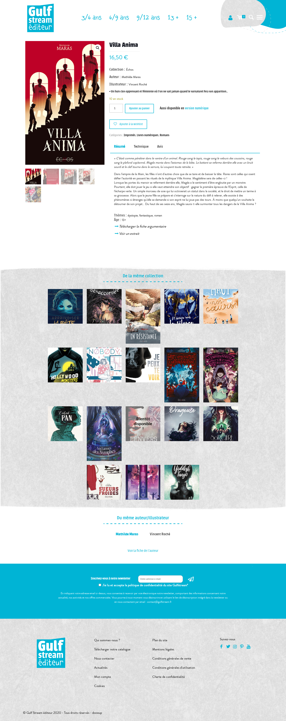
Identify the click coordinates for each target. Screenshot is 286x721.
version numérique (197, 107)
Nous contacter (104, 658)
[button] (97, 47)
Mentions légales (163, 649)
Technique (141, 146)
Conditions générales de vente (171, 658)
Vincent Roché (138, 84)
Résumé (119, 146)
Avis (160, 146)
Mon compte (102, 676)
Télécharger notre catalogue (112, 649)
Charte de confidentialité (168, 676)
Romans (164, 135)
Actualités (100, 667)
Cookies (99, 685)
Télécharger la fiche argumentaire (143, 226)
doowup (97, 712)
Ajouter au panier (139, 108)
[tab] (119, 146)
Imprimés (129, 135)
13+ (124, 220)
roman (158, 215)
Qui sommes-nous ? (107, 640)
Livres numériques (147, 135)
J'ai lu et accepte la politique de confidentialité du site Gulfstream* (145, 585)
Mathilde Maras (131, 77)
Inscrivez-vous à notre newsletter (110, 578)
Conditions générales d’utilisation (173, 667)
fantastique (146, 215)
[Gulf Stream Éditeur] (40, 17)
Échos (129, 69)
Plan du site (159, 640)
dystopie (133, 215)
